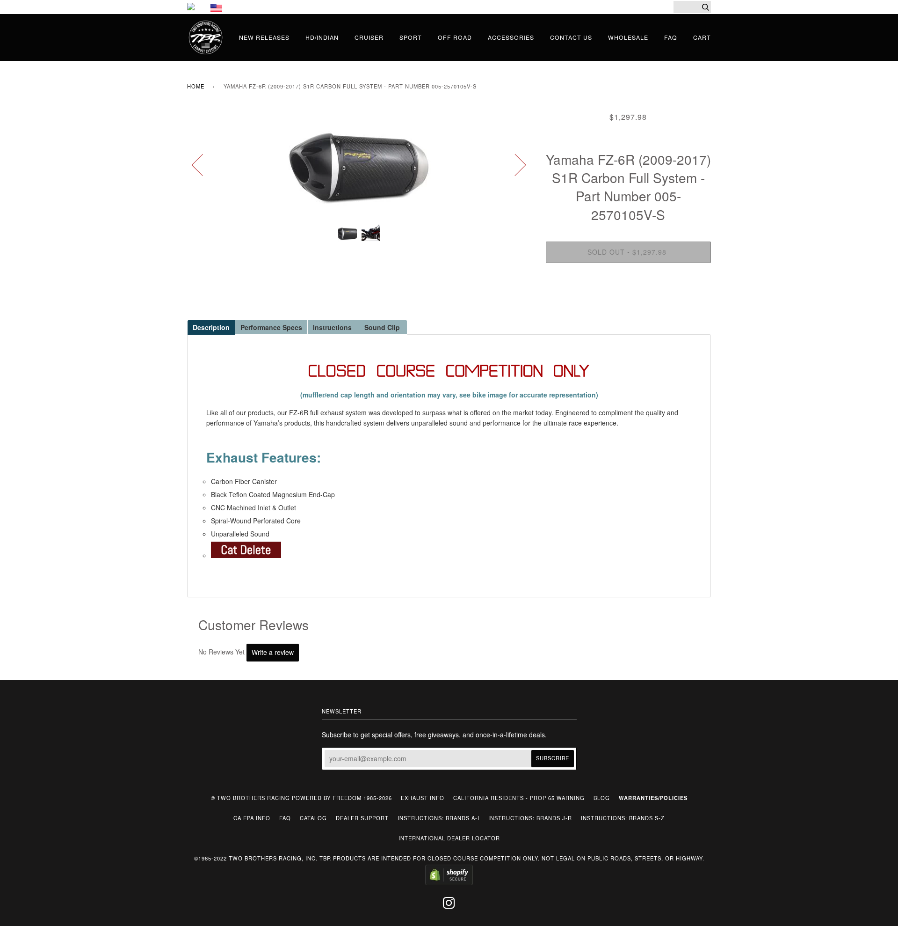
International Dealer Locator (449, 838)
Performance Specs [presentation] (271, 327)
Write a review (273, 652)
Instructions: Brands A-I (438, 818)
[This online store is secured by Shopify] (449, 883)
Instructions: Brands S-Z (623, 818)
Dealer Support (362, 818)
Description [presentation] (211, 327)
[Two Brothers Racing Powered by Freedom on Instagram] (449, 905)
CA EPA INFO (251, 818)
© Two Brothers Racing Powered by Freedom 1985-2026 (301, 797)
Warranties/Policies (653, 797)
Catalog (313, 818)
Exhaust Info (422, 797)
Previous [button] (203, 164)
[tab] (211, 326)
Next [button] (515, 164)
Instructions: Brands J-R (530, 818)
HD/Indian (322, 37)
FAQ (670, 37)
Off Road (455, 37)
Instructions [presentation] (333, 327)
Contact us (571, 37)
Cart (702, 37)
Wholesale (628, 37)
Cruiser (369, 37)
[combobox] (692, 7)
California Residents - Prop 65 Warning (519, 797)
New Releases (264, 37)
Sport (410, 37)
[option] (359, 164)
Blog (602, 797)
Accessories (511, 37)
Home (195, 86)
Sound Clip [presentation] (383, 327)
